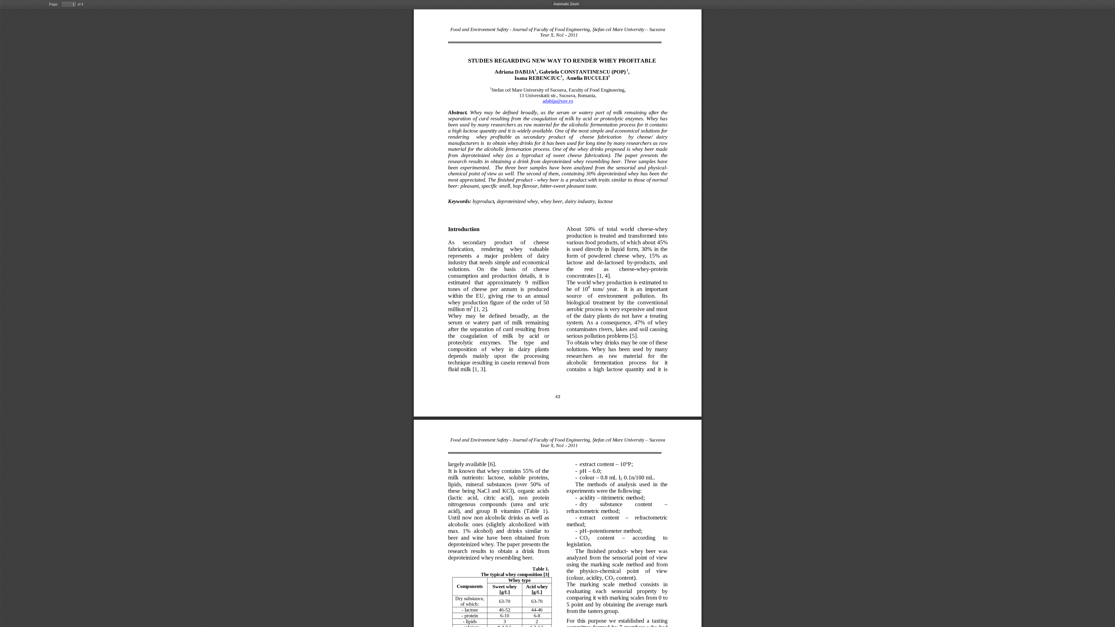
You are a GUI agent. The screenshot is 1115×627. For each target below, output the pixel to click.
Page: (53, 4)
